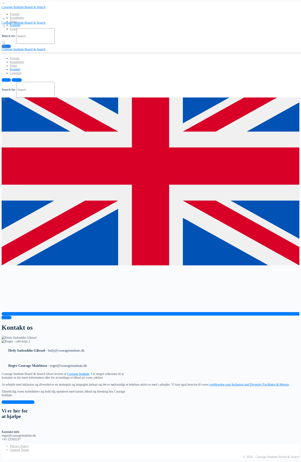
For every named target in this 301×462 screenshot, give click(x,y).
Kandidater (17, 17)
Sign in (6, 46)
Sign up (17, 80)
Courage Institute (78, 374)
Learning (16, 73)
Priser (13, 65)
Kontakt (15, 25)
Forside (14, 14)
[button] (18, 402)
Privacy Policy (19, 446)
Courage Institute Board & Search (23, 7)
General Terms (19, 450)
